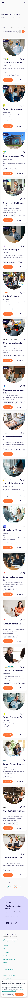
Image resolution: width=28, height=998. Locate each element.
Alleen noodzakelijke (8, 994)
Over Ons (5, 956)
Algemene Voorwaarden (9, 975)
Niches (5, 949)
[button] (24, 59)
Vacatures (5, 945)
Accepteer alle (19, 994)
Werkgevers (6, 952)
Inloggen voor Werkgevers (11, 941)
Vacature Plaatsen (7, 966)
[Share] (20, 59)
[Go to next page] (15, 886)
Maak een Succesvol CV (9, 959)
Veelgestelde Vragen (8, 969)
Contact (5, 962)
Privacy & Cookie (7, 979)
